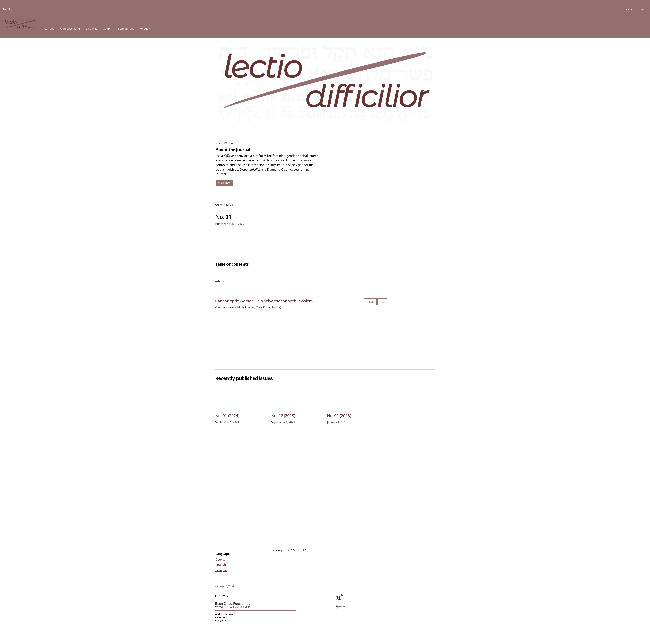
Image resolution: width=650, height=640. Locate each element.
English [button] (8, 9)
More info (224, 183)
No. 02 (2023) (283, 415)
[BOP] (233, 604)
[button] (145, 28)
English (220, 565)
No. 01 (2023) (339, 415)
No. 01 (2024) (227, 415)
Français (221, 570)
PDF (382, 302)
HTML (370, 302)
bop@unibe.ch (222, 620)
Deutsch (221, 559)
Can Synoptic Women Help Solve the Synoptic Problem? (264, 301)
